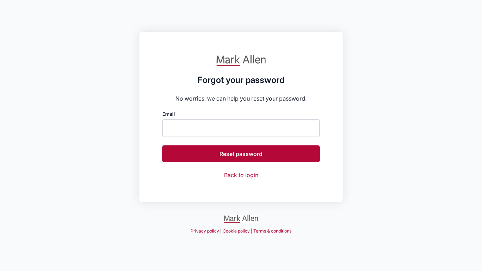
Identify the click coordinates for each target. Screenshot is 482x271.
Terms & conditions (272, 231)
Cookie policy (236, 231)
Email (168, 114)
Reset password (241, 153)
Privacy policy (205, 231)
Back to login (241, 175)
